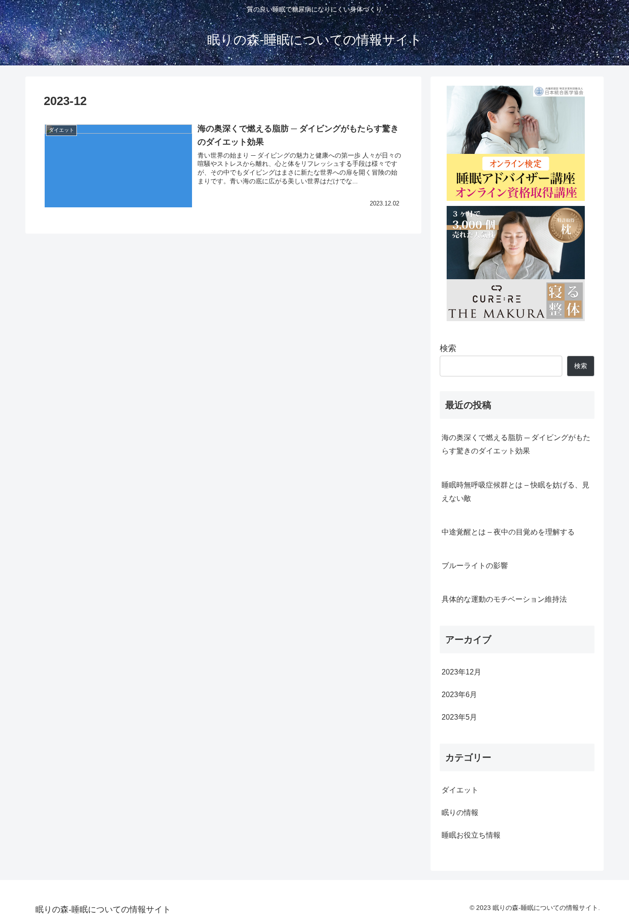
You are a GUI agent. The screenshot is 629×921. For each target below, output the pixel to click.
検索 (448, 348)
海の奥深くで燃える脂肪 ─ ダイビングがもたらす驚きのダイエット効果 (516, 444)
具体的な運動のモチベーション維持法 (504, 599)
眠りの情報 (460, 812)
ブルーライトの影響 (475, 565)
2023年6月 (459, 694)
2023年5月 (459, 717)
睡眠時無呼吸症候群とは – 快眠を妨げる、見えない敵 (515, 491)
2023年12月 (461, 672)
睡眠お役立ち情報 (471, 835)
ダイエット (460, 790)
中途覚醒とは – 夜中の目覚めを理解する (508, 532)
